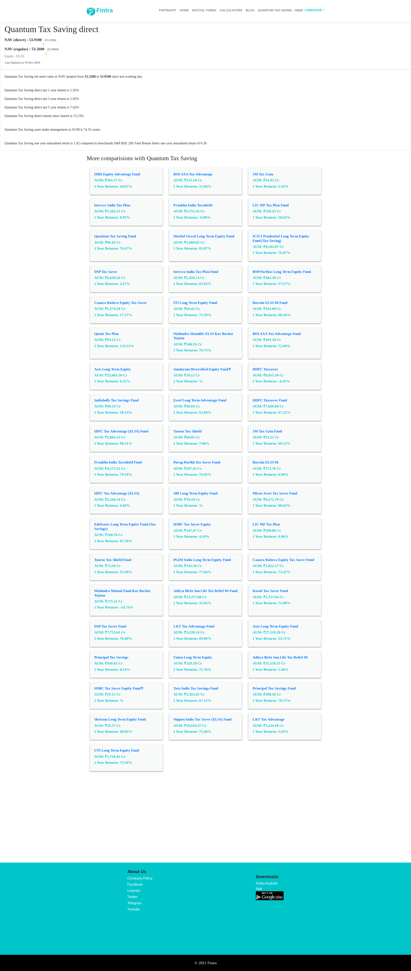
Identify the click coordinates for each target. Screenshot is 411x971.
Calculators (231, 10)
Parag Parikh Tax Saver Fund (196, 462)
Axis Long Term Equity (112, 369)
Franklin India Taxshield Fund (118, 462)
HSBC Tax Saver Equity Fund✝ (119, 688)
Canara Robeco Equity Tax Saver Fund (283, 560)
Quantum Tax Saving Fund (115, 236)
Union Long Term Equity (192, 657)
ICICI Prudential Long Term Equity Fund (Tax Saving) (281, 238)
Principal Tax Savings (111, 657)
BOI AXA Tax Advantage (193, 174)
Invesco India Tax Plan (112, 205)
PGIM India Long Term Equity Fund (202, 560)
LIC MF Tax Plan (266, 524)
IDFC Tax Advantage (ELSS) (116, 493)
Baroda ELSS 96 (265, 462)
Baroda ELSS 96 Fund (270, 303)
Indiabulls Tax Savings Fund (116, 400)
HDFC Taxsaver (265, 369)
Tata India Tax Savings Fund (195, 688)
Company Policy (139, 878)
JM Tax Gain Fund (267, 431)
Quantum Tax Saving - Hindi (280, 10)
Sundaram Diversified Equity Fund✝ (202, 369)
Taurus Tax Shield (187, 431)
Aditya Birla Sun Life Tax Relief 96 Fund (205, 591)
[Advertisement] (205, 814)
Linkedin (133, 891)
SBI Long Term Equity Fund (195, 493)
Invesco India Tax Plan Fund (195, 272)
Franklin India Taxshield (192, 205)
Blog (250, 10)
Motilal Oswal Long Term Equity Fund (203, 236)
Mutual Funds (204, 10)
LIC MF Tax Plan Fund (271, 205)
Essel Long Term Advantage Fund (199, 400)
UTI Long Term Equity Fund (116, 750)
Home (184, 10)
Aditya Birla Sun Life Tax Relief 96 (280, 657)
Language (313, 10)
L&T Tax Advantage (269, 719)
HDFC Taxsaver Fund (270, 400)
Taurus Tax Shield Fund (112, 560)
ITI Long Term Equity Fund (195, 303)
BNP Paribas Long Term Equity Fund (282, 272)
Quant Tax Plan (106, 334)
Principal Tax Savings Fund (274, 688)
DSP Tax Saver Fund (110, 626)
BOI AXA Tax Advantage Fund (277, 334)
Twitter (132, 897)
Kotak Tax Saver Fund (270, 591)
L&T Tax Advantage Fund (193, 626)
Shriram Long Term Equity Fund (120, 719)
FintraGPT (167, 10)
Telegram (134, 903)
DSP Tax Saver (105, 272)
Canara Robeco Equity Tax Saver (120, 303)
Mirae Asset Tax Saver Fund (275, 493)
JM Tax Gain (263, 174)
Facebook (135, 884)
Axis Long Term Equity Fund (275, 626)
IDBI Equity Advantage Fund (117, 174)
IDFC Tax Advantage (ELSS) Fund (121, 431)
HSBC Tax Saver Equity (192, 524)
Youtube (133, 909)
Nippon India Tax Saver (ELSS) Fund (202, 719)
